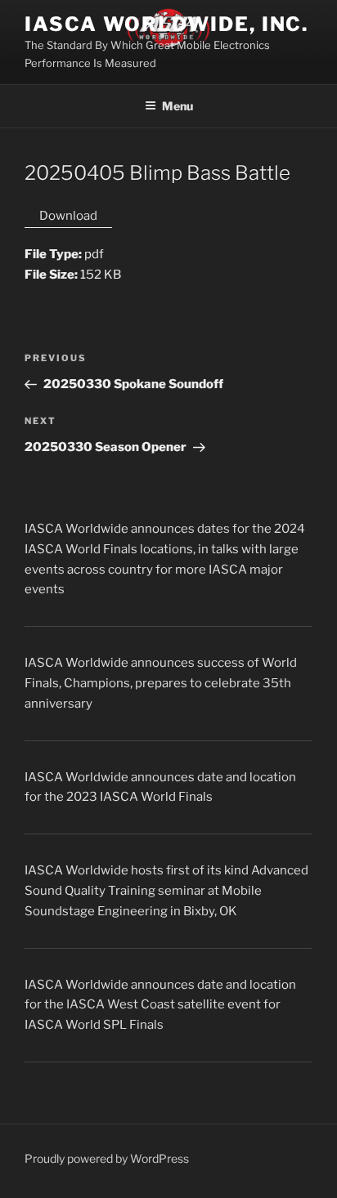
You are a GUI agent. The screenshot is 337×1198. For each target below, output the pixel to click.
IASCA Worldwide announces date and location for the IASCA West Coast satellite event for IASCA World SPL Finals (160, 1005)
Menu (177, 106)
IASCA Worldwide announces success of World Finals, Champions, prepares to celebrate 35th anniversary (161, 683)
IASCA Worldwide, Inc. (166, 24)
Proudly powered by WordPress (107, 1158)
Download (68, 215)
